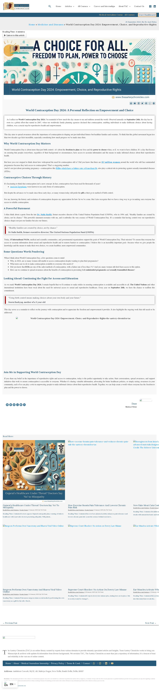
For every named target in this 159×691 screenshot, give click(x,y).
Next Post (150, 623)
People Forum (24, 510)
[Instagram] (150, 6)
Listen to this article (16, 35)
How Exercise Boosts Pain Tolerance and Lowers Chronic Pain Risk (97, 506)
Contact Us (139, 6)
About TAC (123, 6)
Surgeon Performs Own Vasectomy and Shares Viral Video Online (32, 590)
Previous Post (10, 623)
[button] (49, 6)
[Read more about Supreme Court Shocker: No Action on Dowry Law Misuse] (99, 555)
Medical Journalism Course (111, 15)
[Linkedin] (155, 6)
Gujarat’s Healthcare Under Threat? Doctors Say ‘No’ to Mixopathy (31, 506)
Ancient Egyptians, (18, 187)
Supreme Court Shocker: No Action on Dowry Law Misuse (97, 589)
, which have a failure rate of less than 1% (76, 168)
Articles (68, 6)
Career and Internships (104, 6)
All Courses (83, 6)
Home (58, 6)
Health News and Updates (11, 510)
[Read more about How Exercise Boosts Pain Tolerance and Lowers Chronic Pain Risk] (99, 471)
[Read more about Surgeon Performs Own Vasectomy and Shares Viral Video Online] (34, 555)
